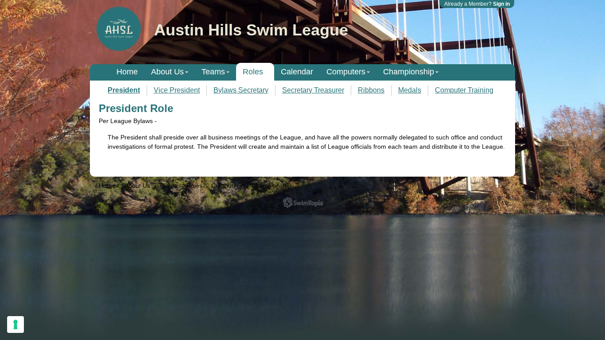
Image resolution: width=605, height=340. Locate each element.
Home (127, 71)
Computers (345, 71)
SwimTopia (303, 202)
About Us (167, 71)
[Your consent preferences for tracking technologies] (15, 324)
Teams (213, 71)
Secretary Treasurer (313, 90)
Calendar (297, 71)
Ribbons (371, 90)
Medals (409, 90)
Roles (253, 71)
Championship (408, 71)
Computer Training (464, 90)
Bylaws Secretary (240, 90)
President (124, 90)
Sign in (501, 4)
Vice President (177, 90)
